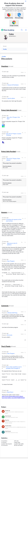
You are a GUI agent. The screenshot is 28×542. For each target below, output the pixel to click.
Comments (4, 306)
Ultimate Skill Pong (12, 312)
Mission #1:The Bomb (13, 85)
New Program (10, 261)
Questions (4, 66)
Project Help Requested (9, 110)
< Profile (3, 56)
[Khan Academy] (7, 30)
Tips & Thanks (6, 346)
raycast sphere (11, 98)
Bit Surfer (9, 335)
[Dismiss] (25, 1)
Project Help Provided (8, 151)
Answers (4, 212)
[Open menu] (26, 30)
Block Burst (10, 392)
